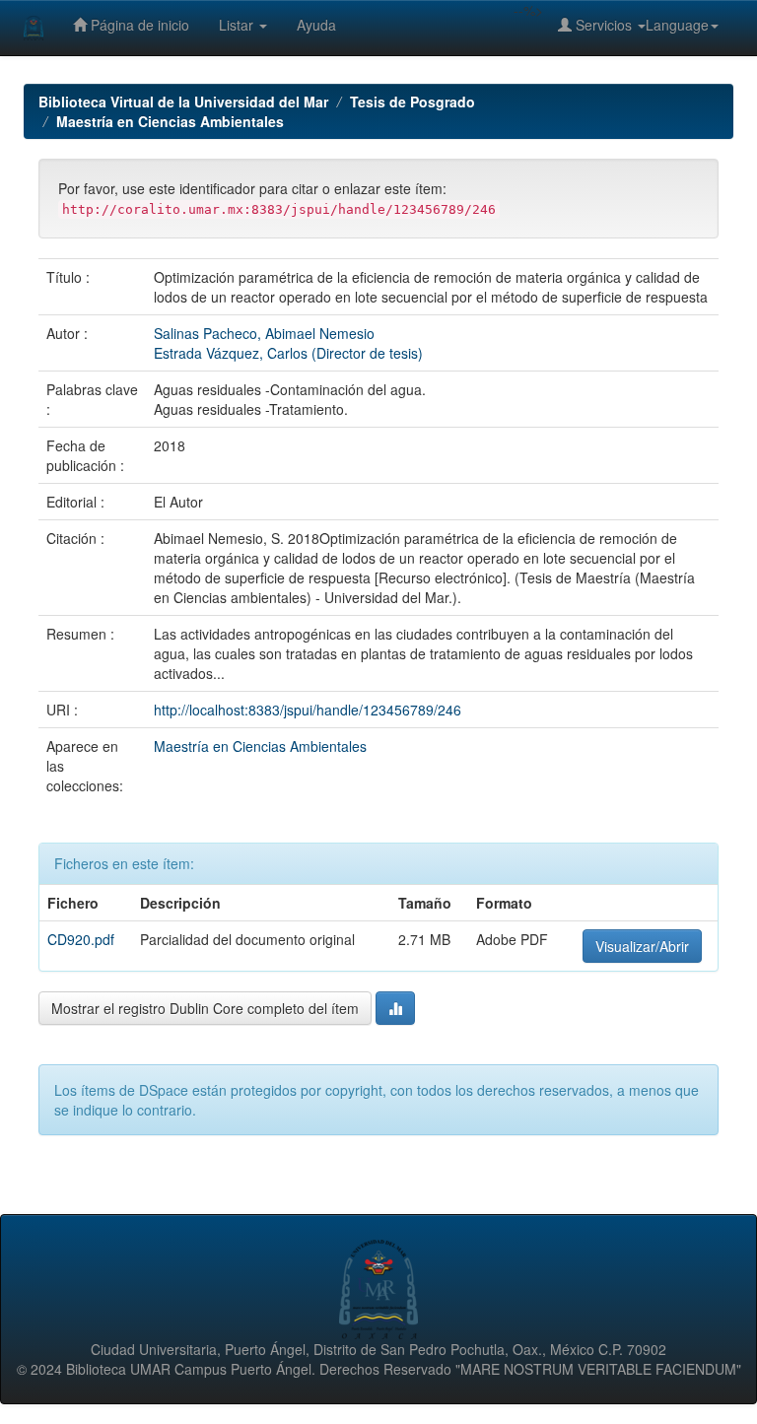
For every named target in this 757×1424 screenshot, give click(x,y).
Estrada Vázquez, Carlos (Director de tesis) (288, 353)
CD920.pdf (80, 939)
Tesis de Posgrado (412, 101)
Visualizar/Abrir (642, 946)
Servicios (604, 24)
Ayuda (316, 24)
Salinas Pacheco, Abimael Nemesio (264, 333)
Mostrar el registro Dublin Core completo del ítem (205, 1008)
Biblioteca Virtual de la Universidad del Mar (183, 101)
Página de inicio (138, 24)
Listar (238, 24)
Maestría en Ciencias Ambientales (170, 121)
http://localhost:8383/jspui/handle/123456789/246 (307, 709)
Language (677, 24)
